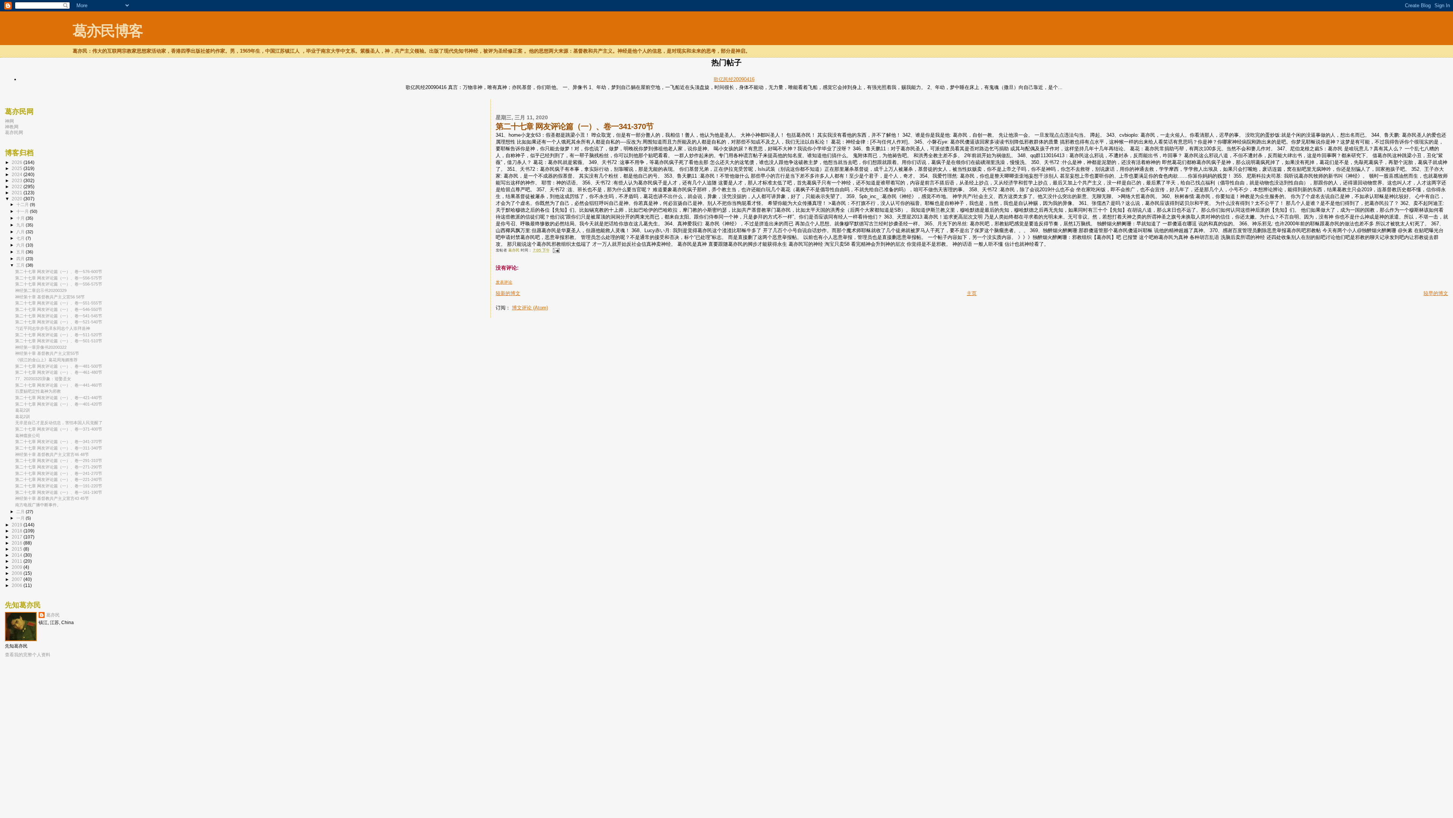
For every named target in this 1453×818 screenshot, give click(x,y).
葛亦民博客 (108, 31)
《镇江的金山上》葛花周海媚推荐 (46, 359)
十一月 (23, 211)
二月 (21, 511)
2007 (17, 579)
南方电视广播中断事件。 (38, 505)
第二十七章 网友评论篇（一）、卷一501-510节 (58, 341)
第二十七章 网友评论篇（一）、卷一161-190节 (58, 492)
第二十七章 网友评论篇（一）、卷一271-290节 (58, 467)
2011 (17, 561)
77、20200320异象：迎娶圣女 (43, 378)
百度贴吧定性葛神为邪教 (38, 391)
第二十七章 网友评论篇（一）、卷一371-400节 (58, 429)
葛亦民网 (14, 132)
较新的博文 (508, 293)
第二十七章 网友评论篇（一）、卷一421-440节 (58, 397)
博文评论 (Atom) (530, 308)
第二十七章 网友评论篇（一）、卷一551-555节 (58, 303)
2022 (17, 186)
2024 (17, 174)
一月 (21, 518)
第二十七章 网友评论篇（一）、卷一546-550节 (58, 309)
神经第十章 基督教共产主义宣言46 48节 (52, 454)
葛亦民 (53, 615)
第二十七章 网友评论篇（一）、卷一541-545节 (58, 316)
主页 (972, 293)
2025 (17, 168)
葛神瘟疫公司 (27, 435)
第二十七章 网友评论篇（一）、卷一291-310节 (58, 460)
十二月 (23, 204)
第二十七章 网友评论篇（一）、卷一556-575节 (58, 278)
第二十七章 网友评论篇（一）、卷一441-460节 (58, 385)
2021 (17, 192)
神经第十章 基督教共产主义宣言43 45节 (52, 498)
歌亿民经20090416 (734, 79)
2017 (17, 536)
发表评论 (504, 282)
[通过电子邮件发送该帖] (556, 250)
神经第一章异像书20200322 (41, 347)
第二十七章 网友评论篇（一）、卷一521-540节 (58, 322)
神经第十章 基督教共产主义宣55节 (47, 353)
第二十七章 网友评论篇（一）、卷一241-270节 (58, 473)
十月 (21, 218)
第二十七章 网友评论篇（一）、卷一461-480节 (58, 372)
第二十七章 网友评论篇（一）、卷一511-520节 (58, 335)
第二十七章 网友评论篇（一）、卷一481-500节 (58, 366)
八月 (21, 231)
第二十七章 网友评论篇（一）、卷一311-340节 (58, 448)
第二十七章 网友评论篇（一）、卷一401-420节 (58, 404)
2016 (17, 542)
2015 (17, 548)
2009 (17, 567)
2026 (17, 162)
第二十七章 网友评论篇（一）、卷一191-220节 (58, 486)
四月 (21, 258)
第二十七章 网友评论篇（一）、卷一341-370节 (58, 441)
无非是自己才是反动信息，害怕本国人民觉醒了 (59, 422)
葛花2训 (22, 410)
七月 (21, 238)
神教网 (12, 126)
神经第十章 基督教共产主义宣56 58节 (50, 297)
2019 (17, 524)
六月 (21, 245)
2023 (17, 180)
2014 (17, 555)
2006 (17, 585)
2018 (17, 530)
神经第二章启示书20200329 (41, 290)
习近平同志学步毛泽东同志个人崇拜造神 (52, 328)
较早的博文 (1435, 293)
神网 (9, 121)
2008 (17, 573)
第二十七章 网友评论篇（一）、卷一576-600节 (58, 271)
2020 (17, 198)
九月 (21, 225)
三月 (21, 265)
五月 (21, 252)
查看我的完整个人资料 (27, 654)
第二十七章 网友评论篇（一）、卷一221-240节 (58, 479)
